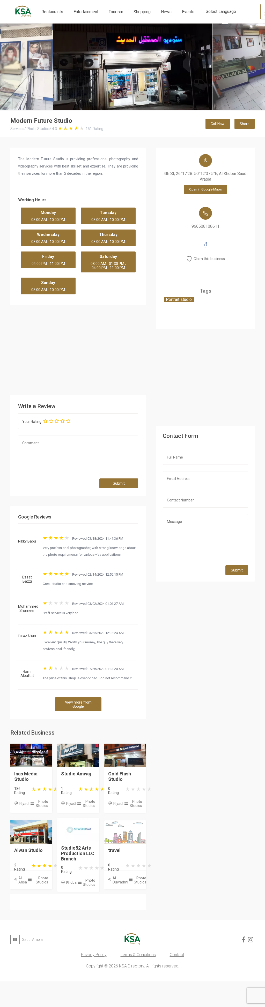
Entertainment (85, 11)
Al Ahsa (22, 880)
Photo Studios (42, 803)
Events (188, 11)
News (166, 11)
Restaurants (52, 11)
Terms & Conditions (138, 954)
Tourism (116, 11)
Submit (119, 483)
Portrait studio (179, 299)
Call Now (218, 124)
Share (244, 124)
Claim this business (209, 259)
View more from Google (78, 704)
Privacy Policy (94, 954)
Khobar (72, 882)
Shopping (142, 11)
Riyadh (25, 804)
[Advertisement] (127, 348)
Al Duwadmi (120, 880)
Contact (177, 954)
